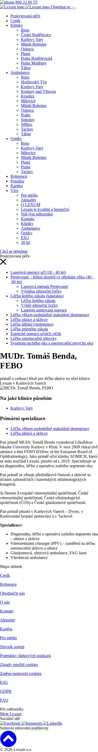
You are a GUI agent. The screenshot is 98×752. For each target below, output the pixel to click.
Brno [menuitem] (25, 30)
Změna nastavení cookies (21, 673)
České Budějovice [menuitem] (36, 35)
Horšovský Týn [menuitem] (34, 82)
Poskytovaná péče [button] (25, 16)
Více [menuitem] (14, 190)
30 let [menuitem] (25, 242)
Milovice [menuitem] (28, 101)
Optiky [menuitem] (16, 138)
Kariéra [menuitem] (16, 186)
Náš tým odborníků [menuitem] (37, 214)
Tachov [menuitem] (27, 129)
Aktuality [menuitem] (28, 200)
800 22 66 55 (25, 2)
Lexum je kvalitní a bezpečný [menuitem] (45, 209)
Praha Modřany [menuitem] (34, 63)
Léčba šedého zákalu (38, 300)
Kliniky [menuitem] (16, 25)
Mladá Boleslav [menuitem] (34, 44)
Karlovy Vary (21, 408)
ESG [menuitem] (25, 237)
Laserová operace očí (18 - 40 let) (38, 272)
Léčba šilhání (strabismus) (31, 324)
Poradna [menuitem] (17, 181)
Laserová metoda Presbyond (44, 286)
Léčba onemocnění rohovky (33, 338)
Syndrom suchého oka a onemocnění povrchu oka (51, 343)
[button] (3, 263)
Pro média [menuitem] (29, 195)
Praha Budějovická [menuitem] (36, 58)
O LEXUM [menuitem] (30, 204)
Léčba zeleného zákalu (29, 329)
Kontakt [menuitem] (27, 219)
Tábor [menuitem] (26, 68)
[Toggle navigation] (73, 8)
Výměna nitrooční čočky (41, 291)
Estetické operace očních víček (35, 333)
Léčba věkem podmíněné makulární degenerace (49, 315)
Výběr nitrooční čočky (39, 305)
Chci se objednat (13, 251)
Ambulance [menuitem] (20, 72)
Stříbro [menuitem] (26, 124)
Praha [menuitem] (25, 115)
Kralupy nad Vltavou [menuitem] (38, 91)
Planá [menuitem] (25, 53)
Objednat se (61, 7)
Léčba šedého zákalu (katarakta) (37, 296)
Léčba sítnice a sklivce (29, 319)
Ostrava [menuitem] (27, 49)
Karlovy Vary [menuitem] (32, 39)
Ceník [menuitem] (15, 20)
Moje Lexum (10, 714)
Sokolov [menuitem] (28, 119)
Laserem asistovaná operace (44, 310)
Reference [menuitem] (18, 176)
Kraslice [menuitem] (27, 96)
